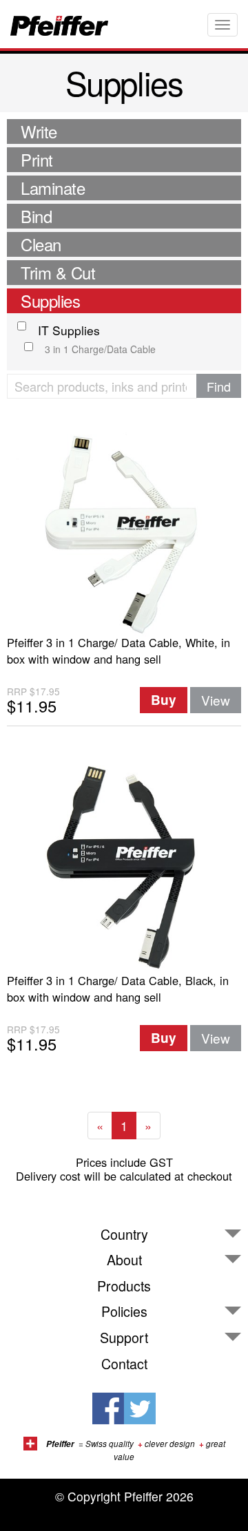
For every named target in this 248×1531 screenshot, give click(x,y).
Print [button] (37, 159)
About (124, 1260)
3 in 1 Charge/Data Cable (100, 349)
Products (124, 1286)
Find (219, 386)
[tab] (124, 131)
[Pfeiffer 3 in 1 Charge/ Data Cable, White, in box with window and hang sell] (124, 529)
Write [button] (39, 131)
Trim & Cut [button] (58, 272)
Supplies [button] (50, 300)
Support (124, 1337)
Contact (124, 1364)
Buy (163, 699)
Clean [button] (41, 244)
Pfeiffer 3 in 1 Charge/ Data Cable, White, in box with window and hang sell (118, 650)
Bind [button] (36, 216)
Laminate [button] (53, 188)
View (215, 699)
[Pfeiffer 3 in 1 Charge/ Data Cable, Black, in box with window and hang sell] (124, 867)
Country (124, 1234)
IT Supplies (69, 330)
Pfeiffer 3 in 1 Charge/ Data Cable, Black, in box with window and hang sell (118, 988)
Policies (124, 1311)
